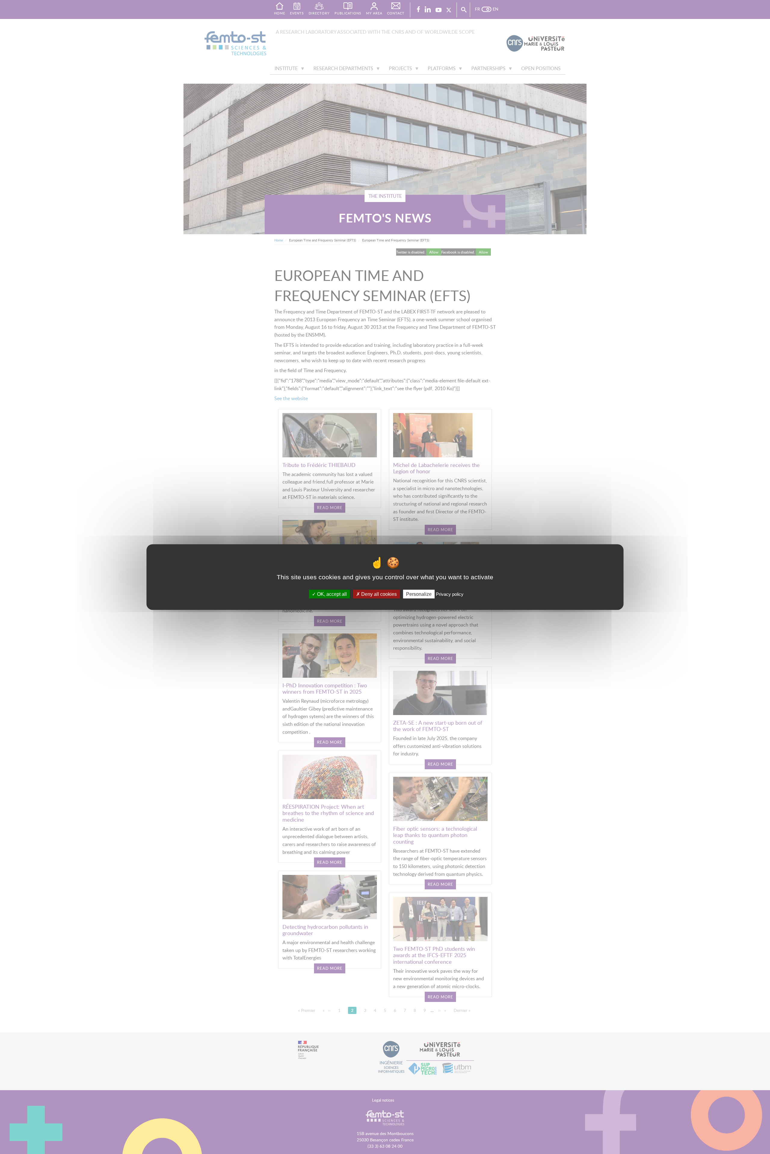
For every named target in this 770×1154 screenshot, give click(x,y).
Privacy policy (450, 594)
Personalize (419, 594)
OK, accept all (331, 594)
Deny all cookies (378, 594)
